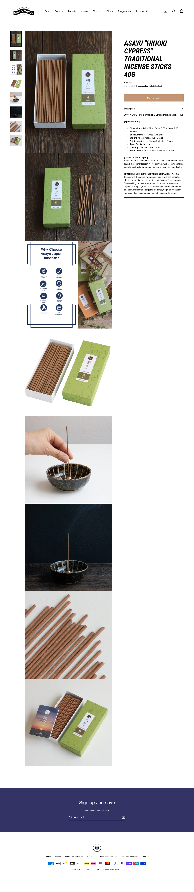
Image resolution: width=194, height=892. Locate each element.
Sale (47, 11)
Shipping (139, 86)
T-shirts (97, 11)
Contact (48, 857)
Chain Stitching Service (73, 857)
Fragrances (124, 11)
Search (58, 857)
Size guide (91, 857)
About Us (145, 857)
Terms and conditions (129, 857)
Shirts (109, 11)
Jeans (84, 11)
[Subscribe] (123, 817)
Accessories (143, 11)
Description (129, 108)
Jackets (72, 11)
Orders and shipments (108, 857)
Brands (59, 11)
